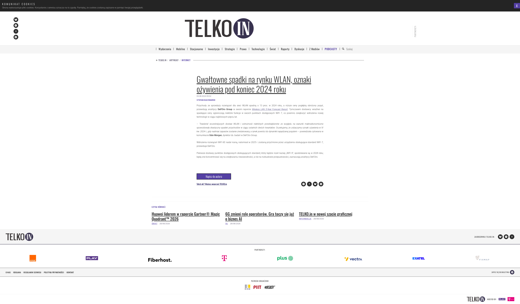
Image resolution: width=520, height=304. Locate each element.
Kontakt (70, 272)
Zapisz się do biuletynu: (500, 272)
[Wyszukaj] (343, 49)
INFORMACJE (305, 219)
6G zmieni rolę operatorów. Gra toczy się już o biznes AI (259, 216)
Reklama (17, 272)
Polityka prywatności (54, 272)
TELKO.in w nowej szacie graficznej (325, 213)
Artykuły (173, 60)
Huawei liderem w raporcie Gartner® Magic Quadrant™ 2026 (186, 216)
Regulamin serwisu (32, 272)
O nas (8, 272)
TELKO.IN (162, 60)
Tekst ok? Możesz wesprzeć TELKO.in (212, 184)
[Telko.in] (219, 28)
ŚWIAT (154, 223)
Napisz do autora (214, 176)
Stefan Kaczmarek (206, 100)
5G (226, 223)
